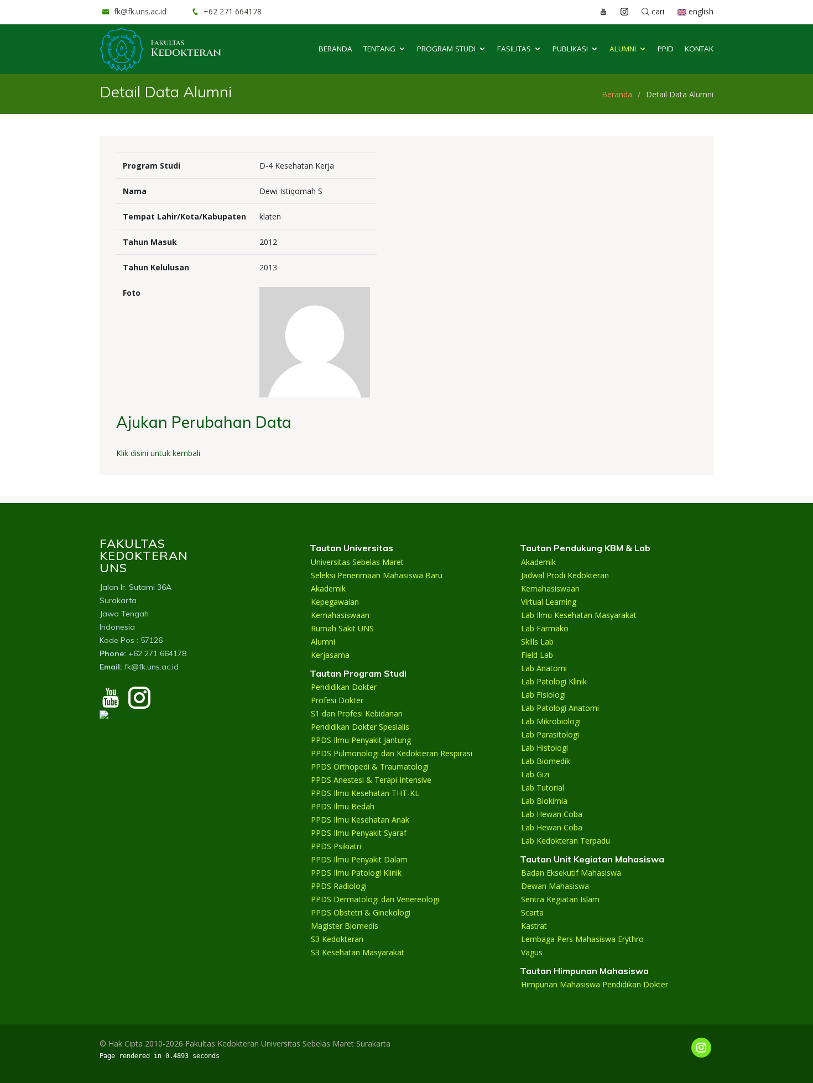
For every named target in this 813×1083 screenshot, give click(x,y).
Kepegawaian (335, 602)
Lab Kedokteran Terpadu (565, 841)
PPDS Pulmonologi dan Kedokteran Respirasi (391, 753)
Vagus (532, 952)
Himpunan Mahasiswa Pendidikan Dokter (594, 984)
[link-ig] (701, 1048)
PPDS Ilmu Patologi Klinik (356, 873)
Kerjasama (330, 655)
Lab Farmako (545, 628)
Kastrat (534, 926)
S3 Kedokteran (337, 939)
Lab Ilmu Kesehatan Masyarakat (579, 615)
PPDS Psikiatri (336, 846)
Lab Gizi (535, 774)
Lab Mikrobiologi (551, 721)
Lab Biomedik (545, 761)
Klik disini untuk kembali (158, 453)
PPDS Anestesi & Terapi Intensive (371, 780)
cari (656, 11)
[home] (160, 48)
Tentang (379, 49)
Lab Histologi (544, 748)
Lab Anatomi (544, 668)
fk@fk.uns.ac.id (139, 11)
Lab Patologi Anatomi (560, 708)
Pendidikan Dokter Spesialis (360, 727)
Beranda (335, 49)
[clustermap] (125, 715)
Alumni (622, 49)
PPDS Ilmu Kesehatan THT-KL (365, 793)
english (699, 11)
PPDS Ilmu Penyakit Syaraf (358, 833)
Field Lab (537, 655)
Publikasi (570, 49)
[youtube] (111, 703)
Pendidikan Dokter (344, 687)
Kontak (699, 49)
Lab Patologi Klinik (554, 682)
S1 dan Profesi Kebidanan (357, 714)
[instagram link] (618, 12)
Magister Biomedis (344, 926)
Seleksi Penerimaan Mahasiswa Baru (376, 575)
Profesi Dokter (337, 700)
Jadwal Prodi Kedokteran (565, 575)
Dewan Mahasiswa (555, 886)
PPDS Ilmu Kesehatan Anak (360, 820)
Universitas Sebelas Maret (357, 562)
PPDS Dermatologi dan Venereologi (375, 899)
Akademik (328, 589)
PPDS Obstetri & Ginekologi (360, 913)
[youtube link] (597, 12)
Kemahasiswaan (340, 615)
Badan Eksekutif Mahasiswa (571, 873)
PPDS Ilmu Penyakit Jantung (361, 740)
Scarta (532, 913)
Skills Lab (537, 642)
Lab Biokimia (544, 801)
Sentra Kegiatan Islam (560, 899)
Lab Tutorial (542, 788)
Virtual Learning (548, 602)
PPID (666, 49)
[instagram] (139, 703)
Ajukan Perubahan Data (203, 422)
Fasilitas (514, 49)
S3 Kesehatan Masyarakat (357, 952)
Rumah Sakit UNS (342, 628)
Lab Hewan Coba (551, 814)
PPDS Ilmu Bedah (342, 806)
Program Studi (446, 49)
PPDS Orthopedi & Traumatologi (370, 767)
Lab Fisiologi (543, 695)
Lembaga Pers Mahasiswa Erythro (582, 939)
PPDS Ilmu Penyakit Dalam (359, 860)
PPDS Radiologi (339, 886)
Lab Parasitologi (550, 735)
